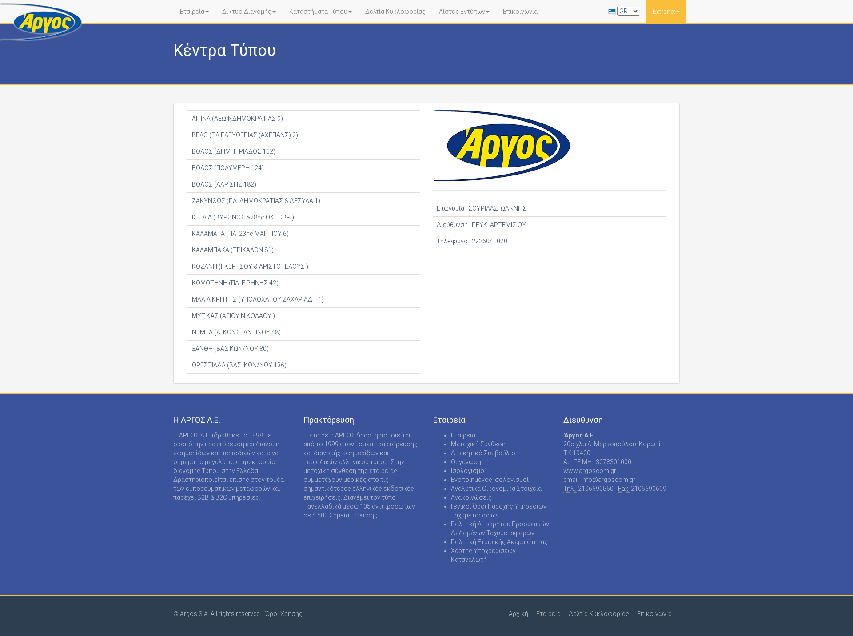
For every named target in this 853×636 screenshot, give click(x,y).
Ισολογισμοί (468, 470)
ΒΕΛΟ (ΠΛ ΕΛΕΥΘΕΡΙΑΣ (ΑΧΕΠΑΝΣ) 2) (244, 135)
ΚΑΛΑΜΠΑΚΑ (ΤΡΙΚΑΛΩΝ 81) (232, 250)
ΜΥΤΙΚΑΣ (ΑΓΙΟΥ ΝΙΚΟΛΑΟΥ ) (233, 315)
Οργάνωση (466, 461)
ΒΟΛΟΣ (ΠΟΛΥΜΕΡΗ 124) (227, 167)
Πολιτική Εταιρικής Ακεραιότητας (499, 541)
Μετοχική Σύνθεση (478, 444)
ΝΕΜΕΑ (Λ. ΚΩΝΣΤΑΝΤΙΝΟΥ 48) (236, 332)
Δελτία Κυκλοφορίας (395, 11)
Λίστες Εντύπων (462, 11)
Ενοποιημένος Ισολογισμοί (490, 479)
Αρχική (518, 613)
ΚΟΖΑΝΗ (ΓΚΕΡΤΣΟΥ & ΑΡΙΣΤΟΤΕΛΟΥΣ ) (249, 266)
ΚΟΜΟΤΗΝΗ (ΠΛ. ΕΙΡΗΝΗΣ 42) (235, 282)
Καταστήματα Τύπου (318, 11)
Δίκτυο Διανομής (246, 11)
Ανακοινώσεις (471, 497)
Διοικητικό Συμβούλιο (483, 453)
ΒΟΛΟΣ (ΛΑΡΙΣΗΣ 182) (223, 184)
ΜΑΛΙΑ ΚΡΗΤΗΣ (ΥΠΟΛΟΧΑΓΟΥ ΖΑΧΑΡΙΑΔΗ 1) (257, 299)
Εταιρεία (192, 11)
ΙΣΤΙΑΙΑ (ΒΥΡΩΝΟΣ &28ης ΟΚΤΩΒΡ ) (242, 217)
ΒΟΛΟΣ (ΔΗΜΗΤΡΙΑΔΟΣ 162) (233, 151)
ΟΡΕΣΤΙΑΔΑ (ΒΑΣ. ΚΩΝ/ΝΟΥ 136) (239, 365)
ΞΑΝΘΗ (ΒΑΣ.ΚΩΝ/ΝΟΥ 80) (230, 348)
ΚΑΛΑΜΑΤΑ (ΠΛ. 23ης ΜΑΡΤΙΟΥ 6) (240, 233)
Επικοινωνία (520, 11)
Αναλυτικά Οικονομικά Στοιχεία (496, 488)
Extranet (664, 11)
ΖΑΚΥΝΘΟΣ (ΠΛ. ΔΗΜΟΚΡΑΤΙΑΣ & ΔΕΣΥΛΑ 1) (255, 200)
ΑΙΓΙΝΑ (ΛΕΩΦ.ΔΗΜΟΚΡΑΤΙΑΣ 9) (237, 118)
